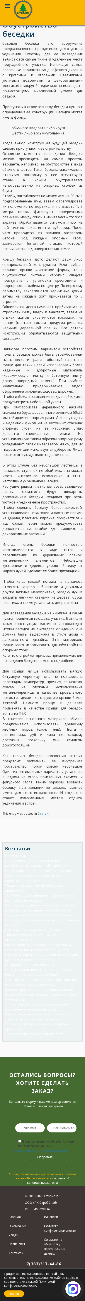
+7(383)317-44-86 (42, 1263)
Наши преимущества (21, 855)
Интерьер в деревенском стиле (30, 964)
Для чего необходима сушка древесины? (37, 1004)
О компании (17, 1226)
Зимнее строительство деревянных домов (39, 989)
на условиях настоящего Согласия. (41, 1150)
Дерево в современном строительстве (35, 1034)
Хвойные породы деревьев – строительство (40, 895)
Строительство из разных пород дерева (37, 950)
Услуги (13, 1235)
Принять (14, 1293)
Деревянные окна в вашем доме (30, 1009)
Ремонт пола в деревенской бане (31, 974)
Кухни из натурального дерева (29, 959)
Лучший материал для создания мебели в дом (41, 954)
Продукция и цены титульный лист (33, 860)
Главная (14, 1217)
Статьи (43, 813)
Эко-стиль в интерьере (23, 900)
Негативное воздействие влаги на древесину (41, 870)
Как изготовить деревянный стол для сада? (39, 865)
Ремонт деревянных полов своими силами (38, 945)
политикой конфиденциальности (48, 1180)
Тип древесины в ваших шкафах (30, 935)
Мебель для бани (18, 940)
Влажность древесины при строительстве (38, 1014)
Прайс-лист (16, 1244)
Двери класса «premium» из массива (33, 1019)
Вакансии (51, 1217)
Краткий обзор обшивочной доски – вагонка (40, 905)
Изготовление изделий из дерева (32, 930)
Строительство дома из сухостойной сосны (39, 969)
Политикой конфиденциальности (29, 1283)
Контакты (15, 1253)
